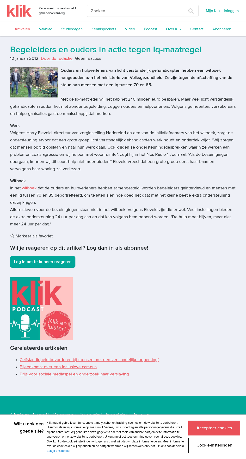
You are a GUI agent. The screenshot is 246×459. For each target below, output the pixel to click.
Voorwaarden (64, 414)
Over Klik (173, 29)
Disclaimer (141, 414)
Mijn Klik (213, 10)
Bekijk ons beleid (58, 451)
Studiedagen (72, 29)
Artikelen (22, 29)
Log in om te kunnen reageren (43, 261)
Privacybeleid (117, 414)
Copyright (41, 414)
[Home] (19, 11)
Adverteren (19, 414)
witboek (29, 188)
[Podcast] (41, 308)
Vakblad (45, 29)
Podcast (150, 29)
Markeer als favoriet (33, 236)
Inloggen (231, 10)
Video (130, 29)
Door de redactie (57, 58)
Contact (196, 29)
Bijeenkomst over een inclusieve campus (58, 366)
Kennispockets (104, 29)
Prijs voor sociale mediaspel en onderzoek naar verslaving (74, 374)
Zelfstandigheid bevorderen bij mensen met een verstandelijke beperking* (89, 359)
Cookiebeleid (91, 414)
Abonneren (221, 29)
